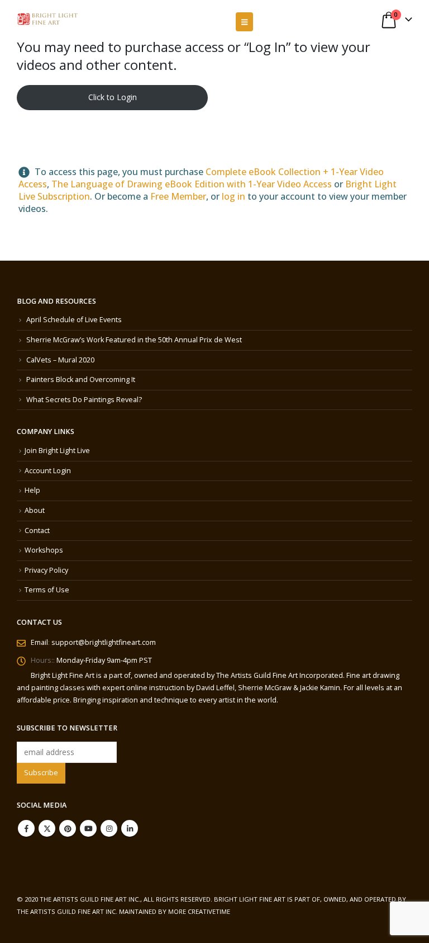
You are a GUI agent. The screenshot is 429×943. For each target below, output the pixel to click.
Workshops (44, 550)
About (35, 510)
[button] (244, 21)
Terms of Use (47, 590)
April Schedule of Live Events (74, 319)
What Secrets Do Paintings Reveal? (84, 399)
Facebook (26, 828)
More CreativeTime (199, 911)
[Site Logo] (47, 19)
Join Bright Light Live (57, 450)
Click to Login (112, 97)
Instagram (109, 828)
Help (32, 490)
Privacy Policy (46, 570)
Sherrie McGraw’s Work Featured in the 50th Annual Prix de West (134, 340)
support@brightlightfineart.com (103, 642)
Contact (37, 530)
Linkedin (129, 828)
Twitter (47, 828)
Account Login (48, 470)
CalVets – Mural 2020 (60, 360)
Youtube (88, 828)
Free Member (178, 196)
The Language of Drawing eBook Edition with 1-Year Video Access (191, 184)
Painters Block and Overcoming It (80, 379)
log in (233, 196)
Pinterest (67, 828)
